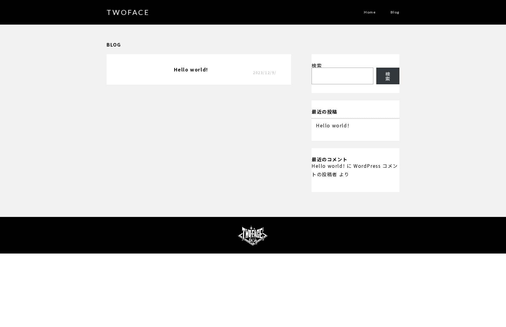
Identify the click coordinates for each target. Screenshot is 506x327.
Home (370, 12)
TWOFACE (128, 12)
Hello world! (332, 125)
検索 (317, 65)
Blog (395, 12)
